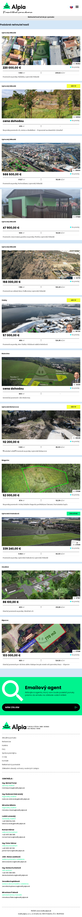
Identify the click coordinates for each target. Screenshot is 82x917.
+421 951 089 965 (8, 873)
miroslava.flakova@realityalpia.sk (15, 897)
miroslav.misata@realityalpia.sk (14, 810)
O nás (4, 757)
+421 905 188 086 (8, 834)
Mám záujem (12, 707)
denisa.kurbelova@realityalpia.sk (15, 875)
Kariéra (5, 745)
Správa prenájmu (9, 753)
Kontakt (5, 761)
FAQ (3, 749)
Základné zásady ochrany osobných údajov (20, 768)
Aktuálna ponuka (9, 738)
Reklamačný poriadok (11, 765)
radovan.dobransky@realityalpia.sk (15, 799)
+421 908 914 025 (8, 821)
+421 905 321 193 (8, 848)
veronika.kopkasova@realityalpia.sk (16, 886)
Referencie (6, 742)
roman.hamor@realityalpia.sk (13, 837)
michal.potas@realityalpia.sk (13, 788)
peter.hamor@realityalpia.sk (13, 851)
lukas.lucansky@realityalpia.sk (13, 823)
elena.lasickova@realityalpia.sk (14, 862)
